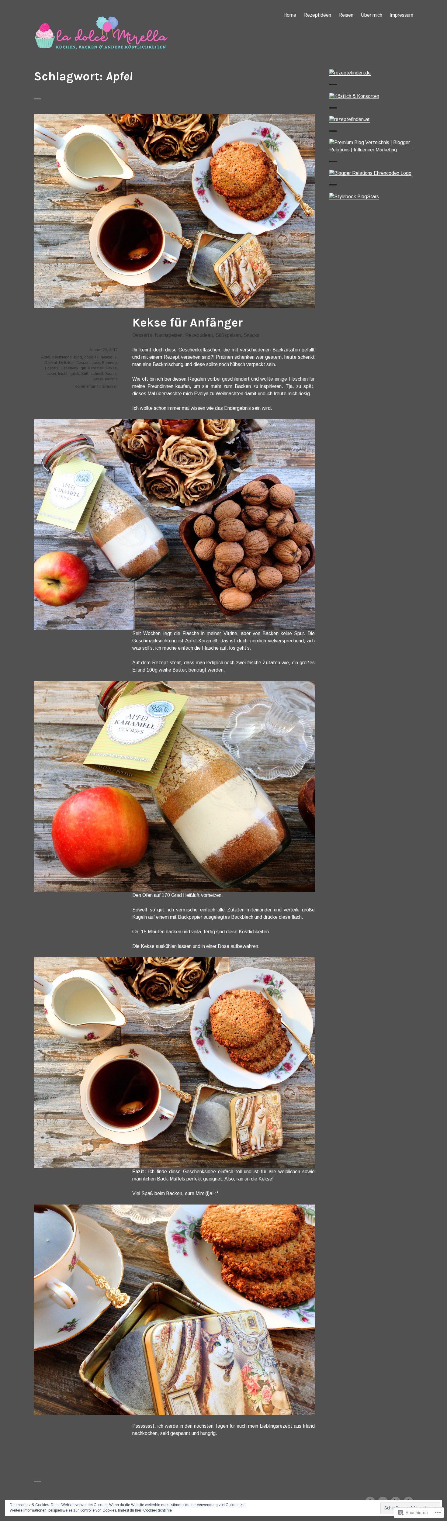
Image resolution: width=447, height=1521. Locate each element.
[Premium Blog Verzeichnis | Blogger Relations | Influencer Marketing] (371, 146)
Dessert (82, 362)
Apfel (45, 357)
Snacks (251, 335)
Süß (84, 373)
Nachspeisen (168, 335)
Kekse (111, 368)
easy (96, 362)
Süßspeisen (228, 335)
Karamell (96, 368)
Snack (111, 373)
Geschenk (69, 368)
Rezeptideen (317, 15)
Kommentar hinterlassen (96, 386)
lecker (51, 373)
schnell (97, 373)
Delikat (50, 362)
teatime (111, 379)
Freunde (109, 362)
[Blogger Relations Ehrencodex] (370, 172)
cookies (91, 357)
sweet (98, 379)
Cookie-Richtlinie (157, 1510)
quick (74, 373)
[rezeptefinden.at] (349, 119)
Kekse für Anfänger (187, 322)
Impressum (401, 15)
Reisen (345, 15)
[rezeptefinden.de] (350, 72)
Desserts (142, 335)
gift (83, 368)
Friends (51, 368)
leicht (62, 373)
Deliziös (66, 362)
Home (289, 15)
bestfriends (62, 357)
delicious (109, 357)
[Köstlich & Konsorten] (354, 96)
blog (78, 357)
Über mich (371, 15)
